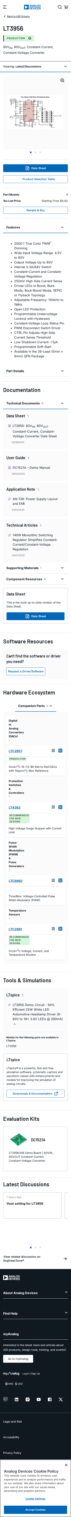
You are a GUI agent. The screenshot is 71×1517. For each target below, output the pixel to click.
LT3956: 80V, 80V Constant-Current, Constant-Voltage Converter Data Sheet (35, 431)
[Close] (66, 1465)
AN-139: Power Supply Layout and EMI (35, 501)
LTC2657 (15, 751)
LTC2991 (15, 929)
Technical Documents (24, 403)
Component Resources (26, 579)
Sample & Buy (35, 210)
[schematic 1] (35, 112)
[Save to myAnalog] (53, 751)
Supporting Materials (24, 568)
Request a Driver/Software (26, 671)
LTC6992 (15, 881)
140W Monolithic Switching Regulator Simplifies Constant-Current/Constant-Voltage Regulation (35, 542)
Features (13, 227)
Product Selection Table (38, 179)
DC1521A (38, 1139)
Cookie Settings (36, 1498)
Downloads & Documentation (32, 1093)
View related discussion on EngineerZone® (21, 1258)
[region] (35, 1488)
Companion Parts (33, 706)
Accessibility (11, 1437)
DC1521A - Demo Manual (31, 468)
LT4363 (14, 807)
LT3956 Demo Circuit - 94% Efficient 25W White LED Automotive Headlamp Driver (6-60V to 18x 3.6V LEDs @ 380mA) (38, 1012)
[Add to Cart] (60, 751)
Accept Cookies (35, 1509)
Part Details (15, 371)
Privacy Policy (12, 1452)
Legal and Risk (12, 1421)
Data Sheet (38, 168)
